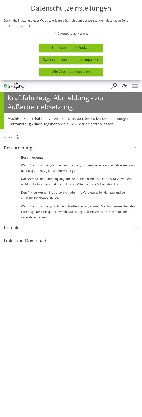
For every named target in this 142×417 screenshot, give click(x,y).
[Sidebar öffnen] (135, 86)
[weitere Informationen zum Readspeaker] (17, 137)
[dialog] (71, 40)
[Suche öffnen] (113, 86)
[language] (124, 86)
